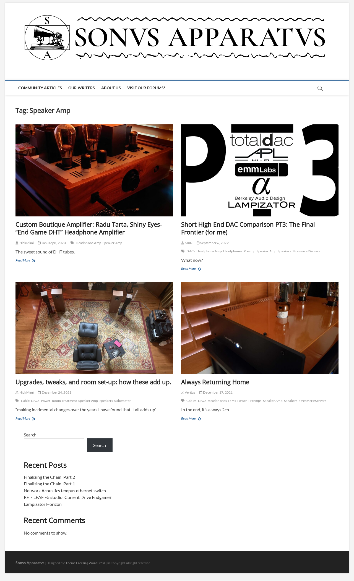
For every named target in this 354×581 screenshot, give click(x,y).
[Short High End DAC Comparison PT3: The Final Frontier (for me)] (260, 170)
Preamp (249, 251)
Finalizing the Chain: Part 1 (49, 483)
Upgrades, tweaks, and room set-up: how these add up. (93, 382)
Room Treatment (64, 401)
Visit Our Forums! (146, 87)
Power (46, 401)
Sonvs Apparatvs (29, 562)
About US (111, 87)
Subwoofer (122, 401)
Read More (30, 261)
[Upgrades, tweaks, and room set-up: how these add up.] (94, 328)
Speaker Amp (112, 243)
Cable (25, 401)
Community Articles (40, 87)
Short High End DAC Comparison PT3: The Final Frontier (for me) (248, 228)
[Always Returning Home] (260, 328)
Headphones (232, 251)
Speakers (284, 251)
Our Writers (81, 87)
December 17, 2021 (217, 392)
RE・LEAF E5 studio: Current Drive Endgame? (67, 497)
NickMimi (26, 243)
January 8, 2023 (53, 243)
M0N (188, 243)
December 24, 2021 (56, 392)
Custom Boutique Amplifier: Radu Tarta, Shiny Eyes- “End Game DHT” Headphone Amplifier (88, 228)
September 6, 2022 (214, 243)
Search (30, 434)
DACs (190, 251)
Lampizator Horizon (43, 504)
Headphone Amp (88, 243)
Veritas (189, 392)
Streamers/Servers (306, 251)
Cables (191, 401)
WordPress (97, 563)
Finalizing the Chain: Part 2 (49, 477)
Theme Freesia (76, 563)
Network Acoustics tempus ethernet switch (65, 490)
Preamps (254, 401)
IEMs (232, 401)
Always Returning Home (215, 382)
